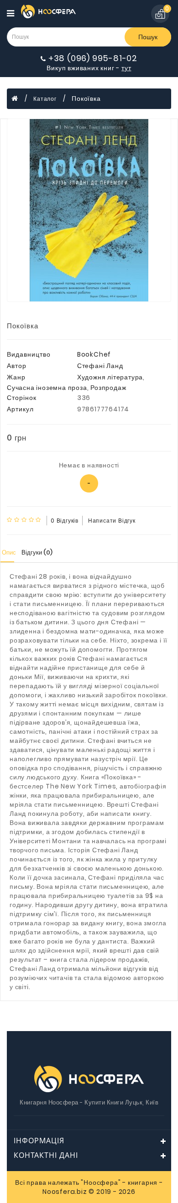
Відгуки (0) (36, 552)
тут (126, 68)
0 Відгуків (65, 520)
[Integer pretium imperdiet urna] (89, 210)
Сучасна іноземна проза (47, 387)
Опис (9, 552)
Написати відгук (112, 520)
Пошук (147, 36)
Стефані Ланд (100, 365)
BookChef (94, 354)
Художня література (110, 377)
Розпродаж (108, 387)
